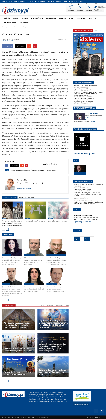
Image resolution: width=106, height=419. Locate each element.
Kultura (62, 18)
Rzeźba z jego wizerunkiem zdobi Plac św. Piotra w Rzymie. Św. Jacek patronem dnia (88, 202)
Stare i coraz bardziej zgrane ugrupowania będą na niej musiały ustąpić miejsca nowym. (56, 289)
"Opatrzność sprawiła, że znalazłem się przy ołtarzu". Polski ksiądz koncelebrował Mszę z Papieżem (87, 194)
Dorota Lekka (22, 180)
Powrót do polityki (51, 284)
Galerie (65, 1)
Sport (71, 18)
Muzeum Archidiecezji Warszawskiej (20, 170)
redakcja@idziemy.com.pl (24, 188)
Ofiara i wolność (29, 284)
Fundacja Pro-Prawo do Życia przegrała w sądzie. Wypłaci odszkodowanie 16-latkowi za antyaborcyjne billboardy (88, 93)
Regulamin (31, 417)
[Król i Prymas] (12, 276)
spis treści (98, 30)
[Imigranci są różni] (34, 247)
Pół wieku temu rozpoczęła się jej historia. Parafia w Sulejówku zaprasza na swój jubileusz (17, 325)
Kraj (42, 305)
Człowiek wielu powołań (81, 199)
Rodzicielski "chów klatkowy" (82, 189)
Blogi (81, 1)
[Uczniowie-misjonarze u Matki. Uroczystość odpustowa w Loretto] (18, 343)
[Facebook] (96, 411)
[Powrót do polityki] (56, 276)
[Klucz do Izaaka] (12, 247)
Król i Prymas (6, 284)
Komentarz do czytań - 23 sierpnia (84, 98)
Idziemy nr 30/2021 (8, 40)
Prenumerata (50, 1)
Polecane (90, 417)
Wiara (15, 18)
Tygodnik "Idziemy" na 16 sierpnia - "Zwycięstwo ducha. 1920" (88, 185)
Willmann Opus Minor (38, 170)
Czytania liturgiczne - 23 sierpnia (83, 89)
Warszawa (50, 305)
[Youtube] (102, 411)
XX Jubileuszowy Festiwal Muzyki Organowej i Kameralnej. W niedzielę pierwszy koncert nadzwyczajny (52, 347)
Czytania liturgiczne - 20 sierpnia (83, 102)
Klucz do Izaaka (7, 255)
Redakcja (10, 417)
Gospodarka (51, 18)
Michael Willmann (51, 170)
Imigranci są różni (29, 255)
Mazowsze (59, 305)
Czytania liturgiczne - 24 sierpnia (57, 221)
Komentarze (81, 18)
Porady (76, 1)
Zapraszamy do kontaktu (82, 222)
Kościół (7, 18)
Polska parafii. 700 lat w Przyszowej (56, 255)
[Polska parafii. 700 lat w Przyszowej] (56, 247)
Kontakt (17, 417)
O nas (4, 417)
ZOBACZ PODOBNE (10, 197)
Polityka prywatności (42, 417)
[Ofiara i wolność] (34, 276)
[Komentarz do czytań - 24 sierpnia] (35, 210)
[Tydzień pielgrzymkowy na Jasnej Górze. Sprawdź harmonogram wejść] (54, 366)
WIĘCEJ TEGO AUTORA (26, 197)
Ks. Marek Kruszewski (77, 173)
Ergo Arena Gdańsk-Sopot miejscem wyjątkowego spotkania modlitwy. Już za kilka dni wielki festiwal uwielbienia (53, 324)
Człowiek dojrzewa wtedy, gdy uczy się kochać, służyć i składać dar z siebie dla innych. (34, 289)
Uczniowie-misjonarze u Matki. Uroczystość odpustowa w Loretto (18, 350)
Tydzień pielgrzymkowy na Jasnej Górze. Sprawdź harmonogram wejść (52, 372)
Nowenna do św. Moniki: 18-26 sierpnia (85, 85)
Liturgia (92, 18)
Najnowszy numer (19, 1)
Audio (71, 1)
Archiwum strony (40, 1)
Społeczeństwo (37, 18)
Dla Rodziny (24, 22)
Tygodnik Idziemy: (7, 1)
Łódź (67, 305)
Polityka (24, 18)
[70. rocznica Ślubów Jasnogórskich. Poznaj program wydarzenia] (18, 366)
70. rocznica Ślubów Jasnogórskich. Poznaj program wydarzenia (18, 373)
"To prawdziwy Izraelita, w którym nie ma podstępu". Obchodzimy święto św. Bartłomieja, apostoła (12, 223)
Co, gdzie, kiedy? (10, 22)
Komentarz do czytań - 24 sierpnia (35, 221)
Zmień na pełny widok (81, 404)
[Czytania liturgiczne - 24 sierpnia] (58, 210)
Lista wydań (30, 1)
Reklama (58, 1)
